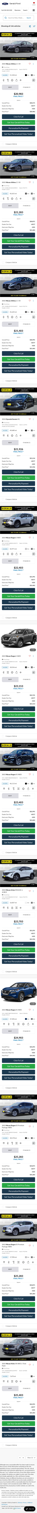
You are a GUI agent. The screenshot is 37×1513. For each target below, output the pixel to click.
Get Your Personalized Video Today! (18, 134)
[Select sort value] (33, 26)
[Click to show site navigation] (34, 10)
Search (29, 18)
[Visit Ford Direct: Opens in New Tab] (17, 1508)
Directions (18, 10)
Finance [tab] (27, 87)
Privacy (25, 1502)
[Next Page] (23, 1458)
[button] (6, 10)
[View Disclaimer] (21, 80)
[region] (18, 107)
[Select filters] (30, 26)
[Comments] (33, 80)
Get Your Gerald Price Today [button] (18, 122)
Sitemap (20, 1502)
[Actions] (33, 64)
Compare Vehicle (11, 144)
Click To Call (18, 117)
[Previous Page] (20, 1458)
